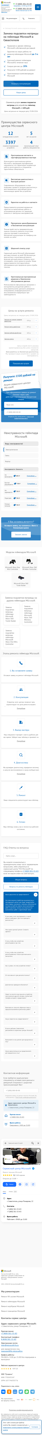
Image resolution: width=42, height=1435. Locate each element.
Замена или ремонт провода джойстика (13, 320)
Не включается (8, 476)
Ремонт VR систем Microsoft (12, 1296)
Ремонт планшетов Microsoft (13, 1311)
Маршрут (11, 1184)
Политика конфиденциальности (21, 1410)
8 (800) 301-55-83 (8, 1339)
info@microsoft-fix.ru (10, 1345)
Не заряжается (8, 491)
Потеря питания (7, 505)
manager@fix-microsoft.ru (12, 1351)
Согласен (35, 1427)
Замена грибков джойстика (12, 333)
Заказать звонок (21, 535)
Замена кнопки (9, 339)
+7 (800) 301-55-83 (23, 4)
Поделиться (3, 1392)
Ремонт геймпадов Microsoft (13, 1301)
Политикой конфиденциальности (26, 1097)
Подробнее (21, 708)
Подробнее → (31, 476)
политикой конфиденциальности (24, 417)
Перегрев (8, 498)
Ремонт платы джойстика (12, 327)
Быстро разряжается (9, 484)
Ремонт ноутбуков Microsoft (12, 1306)
